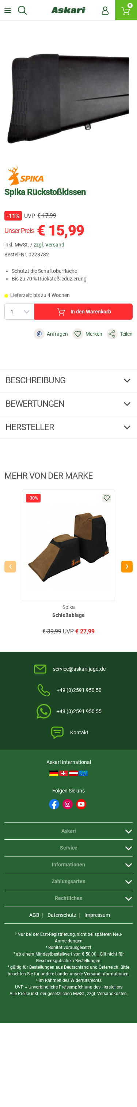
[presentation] (10, 566)
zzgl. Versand (49, 245)
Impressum (97, 915)
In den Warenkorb (91, 312)
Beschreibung (36, 380)
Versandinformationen (106, 973)
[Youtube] (81, 804)
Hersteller (30, 427)
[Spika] (26, 176)
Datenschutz (61, 915)
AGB (34, 915)
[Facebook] (54, 804)
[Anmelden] (105, 10)
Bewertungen (35, 404)
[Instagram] (67, 804)
